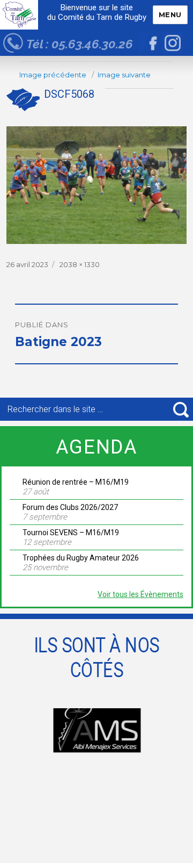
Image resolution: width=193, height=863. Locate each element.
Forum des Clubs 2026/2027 (70, 507)
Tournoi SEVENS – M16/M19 (71, 532)
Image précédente (52, 74)
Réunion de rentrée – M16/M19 (76, 482)
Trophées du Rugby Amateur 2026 (81, 557)
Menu (170, 14)
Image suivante (124, 74)
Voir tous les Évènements (140, 594)
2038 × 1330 (80, 264)
